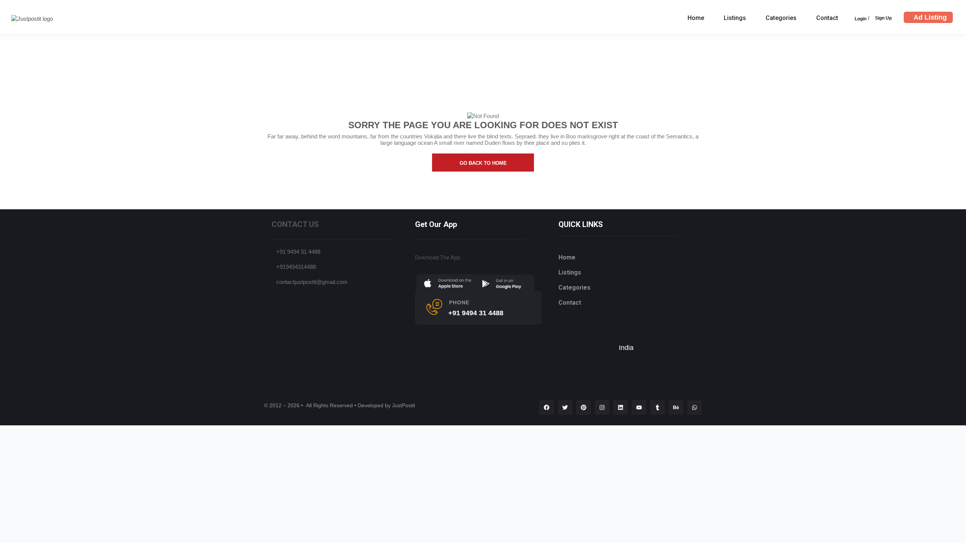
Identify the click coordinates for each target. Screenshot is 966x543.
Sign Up (883, 18)
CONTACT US (295, 224)
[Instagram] (602, 407)
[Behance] (676, 407)
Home (696, 17)
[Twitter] (565, 407)
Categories (781, 17)
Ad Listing (930, 17)
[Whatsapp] (694, 407)
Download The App (437, 258)
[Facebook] (546, 407)
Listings (735, 17)
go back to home (483, 163)
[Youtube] (639, 407)
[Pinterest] (583, 407)
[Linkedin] (620, 407)
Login (860, 18)
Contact (827, 17)
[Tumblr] (657, 407)
